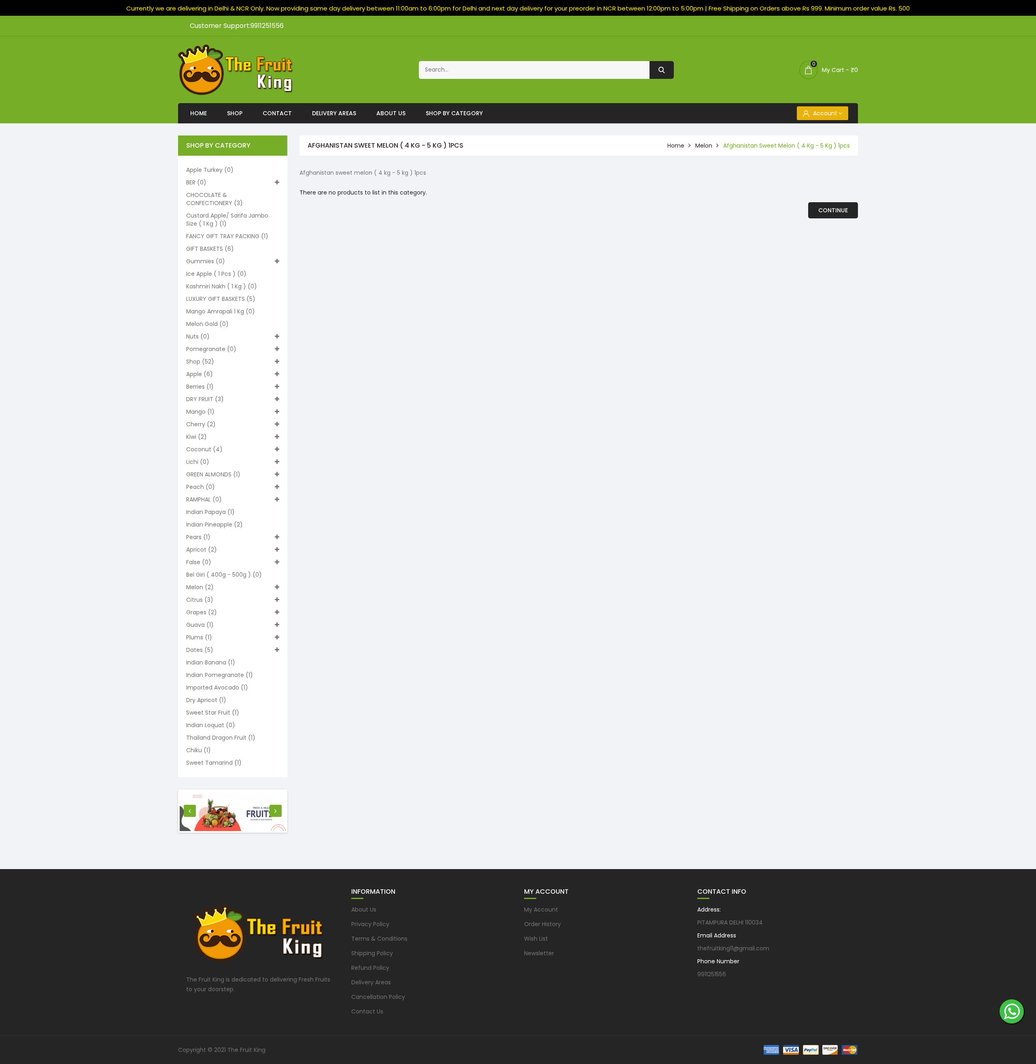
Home (198, 113)
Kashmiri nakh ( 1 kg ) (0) (221, 286)
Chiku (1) (198, 750)
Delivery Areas (334, 113)
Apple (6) (199, 374)
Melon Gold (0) (207, 324)
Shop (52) (200, 361)
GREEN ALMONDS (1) (213, 474)
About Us (390, 113)
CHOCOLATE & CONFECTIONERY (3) (214, 199)
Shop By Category (454, 113)
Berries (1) (200, 387)
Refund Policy (370, 968)
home (675, 146)
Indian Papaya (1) (210, 512)
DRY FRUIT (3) (205, 399)
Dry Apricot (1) (206, 700)
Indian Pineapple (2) (214, 524)
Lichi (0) (197, 462)
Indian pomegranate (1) (219, 675)
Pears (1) (198, 537)
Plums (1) (199, 637)
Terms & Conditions (379, 939)
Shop (234, 113)
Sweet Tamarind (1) (214, 763)
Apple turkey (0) (210, 170)
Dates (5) (199, 650)
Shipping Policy (372, 953)
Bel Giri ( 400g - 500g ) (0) (224, 575)
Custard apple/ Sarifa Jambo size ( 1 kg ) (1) (227, 220)
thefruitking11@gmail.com (733, 948)
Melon (703, 146)
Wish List (536, 939)
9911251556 (711, 974)
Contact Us (367, 1011)
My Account (541, 909)
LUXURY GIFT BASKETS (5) (220, 299)
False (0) (198, 562)
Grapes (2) (201, 612)
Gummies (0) (205, 261)
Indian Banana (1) (210, 662)
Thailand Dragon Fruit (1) (220, 738)
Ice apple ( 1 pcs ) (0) (216, 274)
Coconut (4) (204, 449)
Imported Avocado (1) (217, 687)
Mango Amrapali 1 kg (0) (220, 311)
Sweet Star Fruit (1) (212, 713)
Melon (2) (200, 587)
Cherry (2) (201, 424)
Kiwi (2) (196, 437)
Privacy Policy (370, 924)
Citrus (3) (199, 600)
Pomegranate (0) (211, 349)
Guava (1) (200, 625)
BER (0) (196, 182)
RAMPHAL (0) (204, 499)
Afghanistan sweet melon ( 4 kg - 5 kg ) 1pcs (786, 146)
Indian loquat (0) (210, 725)
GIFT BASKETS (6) (210, 249)
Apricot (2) (201, 550)
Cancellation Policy (378, 997)
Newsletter (539, 953)
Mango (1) (200, 412)
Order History (542, 924)
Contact (277, 113)
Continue (833, 210)
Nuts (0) (198, 336)
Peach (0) (200, 487)
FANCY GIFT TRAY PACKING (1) (227, 236)
